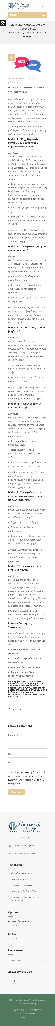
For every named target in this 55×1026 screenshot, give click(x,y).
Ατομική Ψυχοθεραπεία (21, 873)
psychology (20, 32)
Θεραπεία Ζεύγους (19, 879)
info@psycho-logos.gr (24, 845)
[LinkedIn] (16, 981)
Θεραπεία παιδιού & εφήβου (23, 891)
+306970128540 (22, 837)
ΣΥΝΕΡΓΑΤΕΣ (36, 1010)
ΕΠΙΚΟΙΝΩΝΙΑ (27, 1017)
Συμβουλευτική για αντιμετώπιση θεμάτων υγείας (26, 899)
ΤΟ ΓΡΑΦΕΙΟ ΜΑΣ (27, 1013)
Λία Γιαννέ (16, 82)
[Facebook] (10, 981)
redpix (35, 1003)
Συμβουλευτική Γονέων (21, 885)
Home (11, 32)
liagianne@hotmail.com (25, 853)
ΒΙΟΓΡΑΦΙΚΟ (19, 1010)
